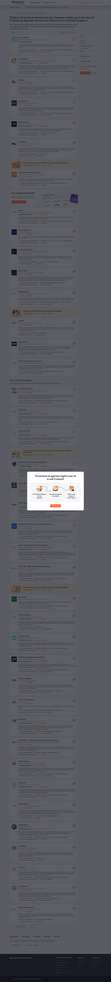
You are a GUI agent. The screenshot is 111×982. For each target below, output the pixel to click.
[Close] (82, 473)
